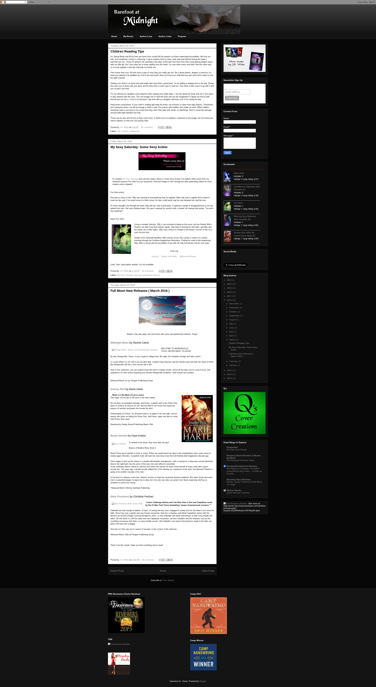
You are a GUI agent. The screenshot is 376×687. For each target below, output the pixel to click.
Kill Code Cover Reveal (236, 450)
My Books (128, 36)
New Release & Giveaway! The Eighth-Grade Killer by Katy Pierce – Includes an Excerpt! (244, 471)
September (234, 315)
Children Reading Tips (127, 51)
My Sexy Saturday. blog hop (129, 275)
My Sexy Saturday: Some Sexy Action (138, 147)
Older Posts (208, 571)
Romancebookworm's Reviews (242, 466)
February (233, 361)
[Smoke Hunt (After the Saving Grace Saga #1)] (229, 237)
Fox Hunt (238, 202)
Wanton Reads (234, 490)
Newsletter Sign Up (235, 86)
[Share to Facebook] (167, 127)
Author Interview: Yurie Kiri (238, 493)
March (232, 340)
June (231, 328)
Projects (182, 36)
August (232, 319)
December (234, 303)
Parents (125, 131)
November (234, 307)
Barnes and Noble (169, 256)
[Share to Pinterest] (170, 127)
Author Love (146, 36)
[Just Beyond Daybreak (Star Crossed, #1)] (229, 191)
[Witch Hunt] (229, 177)
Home (114, 36)
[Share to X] (164, 127)
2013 (229, 378)
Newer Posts (117, 571)
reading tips (135, 131)
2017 (229, 296)
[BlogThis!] (162, 127)
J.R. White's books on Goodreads (243, 169)
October (233, 311)
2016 (229, 300)
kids (119, 131)
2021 (229, 280)
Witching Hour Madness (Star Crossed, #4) (245, 218)
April (231, 335)
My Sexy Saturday (130, 179)
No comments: (147, 127)
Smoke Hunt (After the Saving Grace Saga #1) (245, 234)
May (231, 331)
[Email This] (159, 127)
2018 (229, 292)
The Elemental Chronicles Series (241, 460)
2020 (229, 284)
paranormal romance (151, 275)
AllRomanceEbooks (188, 256)
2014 (229, 374)
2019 (229, 288)
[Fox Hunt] (229, 207)
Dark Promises (119, 496)
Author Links (165, 36)
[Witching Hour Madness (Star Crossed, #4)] (229, 220)
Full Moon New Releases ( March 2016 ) (139, 291)
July (231, 324)
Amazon (155, 256)
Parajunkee (232, 447)
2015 (229, 370)
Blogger (202, 681)
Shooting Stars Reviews (239, 479)
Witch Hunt (239, 173)
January (233, 365)
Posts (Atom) (168, 580)
